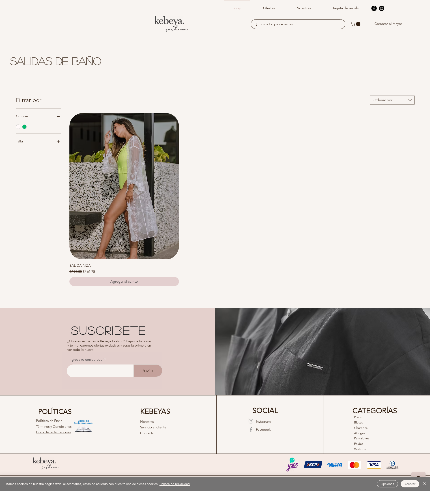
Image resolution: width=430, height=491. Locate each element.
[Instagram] (381, 8)
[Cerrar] (424, 483)
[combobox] (392, 100)
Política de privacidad (174, 484)
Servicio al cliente (153, 427)
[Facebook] (374, 8)
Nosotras (147, 421)
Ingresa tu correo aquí (86, 359)
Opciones (387, 484)
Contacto (147, 433)
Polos (357, 417)
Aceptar (409, 484)
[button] (355, 24)
